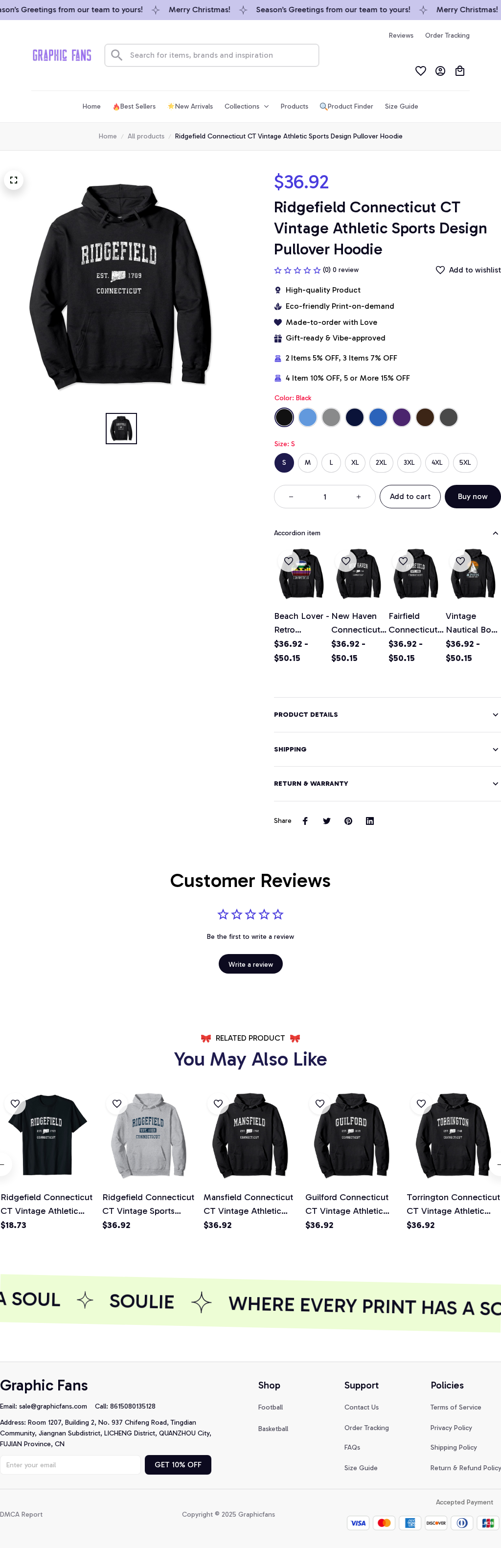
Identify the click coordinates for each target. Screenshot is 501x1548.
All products (146, 136)
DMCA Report (21, 1514)
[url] (57, 1406)
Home (108, 136)
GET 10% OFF (178, 1464)
